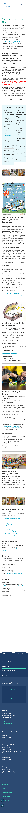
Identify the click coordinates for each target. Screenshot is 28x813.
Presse (4, 789)
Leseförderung (9, 530)
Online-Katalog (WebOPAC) (12, 42)
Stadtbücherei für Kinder (12, 532)
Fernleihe (7, 528)
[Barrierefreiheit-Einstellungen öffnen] (2, 805)
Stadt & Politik (7, 662)
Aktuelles (5, 785)
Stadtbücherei (8, 12)
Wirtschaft (6, 675)
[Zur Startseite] (6, 4)
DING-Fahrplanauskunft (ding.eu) (13, 586)
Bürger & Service (8, 666)
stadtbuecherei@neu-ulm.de (12, 426)
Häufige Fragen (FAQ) (11, 524)
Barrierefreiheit (7, 793)
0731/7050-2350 (16, 428)
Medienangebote (10, 520)
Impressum (5, 801)
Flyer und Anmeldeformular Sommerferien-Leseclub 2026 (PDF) (12, 294)
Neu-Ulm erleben (8, 671)
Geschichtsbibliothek (11, 534)
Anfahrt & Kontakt (10, 536)
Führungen (8, 526)
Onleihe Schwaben (10, 522)
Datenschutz (6, 797)
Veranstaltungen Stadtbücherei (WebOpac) (10, 352)
